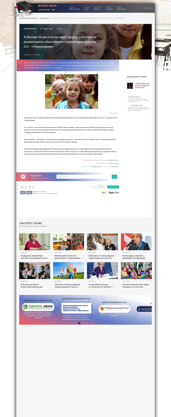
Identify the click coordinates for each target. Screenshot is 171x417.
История (109, 8)
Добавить (101, 187)
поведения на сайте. (96, 166)
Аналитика (121, 8)
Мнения (98, 8)
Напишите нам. (115, 166)
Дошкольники (44, 18)
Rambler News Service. (113, 160)
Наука (87, 8)
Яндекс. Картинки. (114, 163)
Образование (74, 8)
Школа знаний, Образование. (28, 18)
